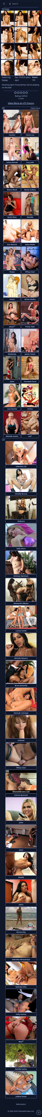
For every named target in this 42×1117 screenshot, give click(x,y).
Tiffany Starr (30, 272)
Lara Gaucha (12, 409)
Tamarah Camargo (21, 713)
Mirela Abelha (30, 299)
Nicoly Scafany (30, 190)
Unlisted (21, 740)
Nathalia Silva (21, 987)
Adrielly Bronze (21, 494)
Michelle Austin (12, 436)
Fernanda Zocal (30, 381)
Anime (12, 299)
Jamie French (30, 354)
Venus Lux (30, 135)
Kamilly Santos (21, 1069)
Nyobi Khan (12, 217)
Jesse (12, 381)
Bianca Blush (12, 190)
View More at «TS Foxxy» (21, 103)
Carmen (12, 135)
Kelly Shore (21, 548)
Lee (30, 436)
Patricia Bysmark (21, 795)
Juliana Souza (21, 1096)
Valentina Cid (21, 466)
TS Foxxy (5, 9)
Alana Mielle (30, 244)
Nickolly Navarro (21, 658)
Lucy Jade (30, 162)
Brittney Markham (21, 576)
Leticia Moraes (12, 162)
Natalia (21, 877)
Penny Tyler (30, 327)
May (21, 1041)
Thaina (12, 272)
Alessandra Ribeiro (21, 603)
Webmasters (21, 1104)
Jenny (12, 326)
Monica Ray (21, 932)
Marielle (30, 217)
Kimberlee (12, 354)
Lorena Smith (21, 631)
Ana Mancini (12, 244)
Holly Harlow (21, 1014)
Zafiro (21, 905)
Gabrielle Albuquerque (21, 959)
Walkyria (21, 521)
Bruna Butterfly (21, 685)
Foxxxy (5, 80)
